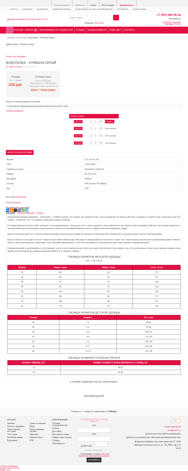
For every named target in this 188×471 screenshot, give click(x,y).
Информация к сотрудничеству (56, 30)
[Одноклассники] (11, 210)
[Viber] (19, 210)
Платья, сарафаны (15, 426)
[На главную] (9, 30)
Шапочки (34, 434)
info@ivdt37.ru (174, 430)
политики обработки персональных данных (94, 455)
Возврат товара (139, 9)
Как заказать (42, 9)
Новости (13, 9)
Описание (10, 213)
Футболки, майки (15, 437)
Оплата (55, 428)
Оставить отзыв (13, 67)
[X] (15, 210)
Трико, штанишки (38, 423)
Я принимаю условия (94, 455)
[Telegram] (26, 210)
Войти (34, 90)
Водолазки (22, 38)
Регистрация (48, 90)
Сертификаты (122, 9)
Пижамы (11, 423)
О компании (27, 9)
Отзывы (80, 30)
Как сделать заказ (60, 434)
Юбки (32, 426)
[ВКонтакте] (7, 210)
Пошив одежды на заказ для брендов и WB (93, 9)
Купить (109, 121)
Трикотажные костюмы (13, 430)
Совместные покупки (61, 9)
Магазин (11, 38)
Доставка (56, 431)
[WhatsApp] (23, 210)
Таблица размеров (97, 30)
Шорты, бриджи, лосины (37, 430)
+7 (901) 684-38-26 (169, 14)
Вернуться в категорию (20, 152)
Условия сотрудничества (60, 424)
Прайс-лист (115, 30)
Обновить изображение (94, 450)
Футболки (99, 23)
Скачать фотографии (16, 56)
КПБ (31, 440)
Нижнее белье (36, 437)
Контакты (129, 30)
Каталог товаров (24, 30)
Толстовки (12, 434)
